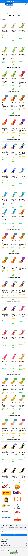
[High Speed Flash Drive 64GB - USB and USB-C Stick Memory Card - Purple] (5, 284)
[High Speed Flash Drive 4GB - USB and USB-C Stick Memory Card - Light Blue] (14, 211)
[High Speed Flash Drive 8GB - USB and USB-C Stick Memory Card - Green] (5, 73)
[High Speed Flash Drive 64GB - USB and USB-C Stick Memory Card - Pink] (5, 332)
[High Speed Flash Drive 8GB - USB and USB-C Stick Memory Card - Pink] (5, 356)
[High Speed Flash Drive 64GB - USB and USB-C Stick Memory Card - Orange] (14, 236)
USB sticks (14, 13)
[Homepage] (10, 4)
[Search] (25, 7)
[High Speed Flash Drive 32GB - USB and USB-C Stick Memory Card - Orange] (22, 236)
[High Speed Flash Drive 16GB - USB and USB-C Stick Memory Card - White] (22, 398)
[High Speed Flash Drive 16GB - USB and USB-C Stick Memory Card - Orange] (5, 260)
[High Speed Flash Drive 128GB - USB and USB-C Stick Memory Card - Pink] (22, 308)
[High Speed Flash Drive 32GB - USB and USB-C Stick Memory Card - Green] (14, 49)
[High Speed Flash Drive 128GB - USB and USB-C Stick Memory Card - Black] (5, 446)
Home (2, 13)
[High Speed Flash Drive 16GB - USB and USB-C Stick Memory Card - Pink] (22, 332)
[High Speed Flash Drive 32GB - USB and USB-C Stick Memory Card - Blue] (14, 146)
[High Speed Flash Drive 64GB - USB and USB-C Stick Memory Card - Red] (5, 98)
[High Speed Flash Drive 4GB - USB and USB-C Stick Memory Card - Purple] (14, 308)
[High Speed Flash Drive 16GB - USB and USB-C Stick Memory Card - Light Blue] (22, 194)
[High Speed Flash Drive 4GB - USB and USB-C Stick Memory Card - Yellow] (14, 398)
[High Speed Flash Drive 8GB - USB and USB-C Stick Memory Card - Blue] (5, 170)
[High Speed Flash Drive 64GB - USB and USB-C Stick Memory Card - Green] (5, 49)
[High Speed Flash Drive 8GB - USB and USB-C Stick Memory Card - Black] (14, 470)
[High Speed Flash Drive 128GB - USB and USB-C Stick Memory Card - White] (22, 422)
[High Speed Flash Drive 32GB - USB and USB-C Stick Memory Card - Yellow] (14, 380)
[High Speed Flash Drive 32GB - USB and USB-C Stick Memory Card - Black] (22, 446)
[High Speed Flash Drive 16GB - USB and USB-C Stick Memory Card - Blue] (22, 146)
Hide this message (14, 553)
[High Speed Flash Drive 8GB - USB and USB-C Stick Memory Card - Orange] (14, 260)
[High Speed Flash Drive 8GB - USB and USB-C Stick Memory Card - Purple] (5, 308)
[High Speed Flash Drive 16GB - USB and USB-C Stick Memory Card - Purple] (22, 284)
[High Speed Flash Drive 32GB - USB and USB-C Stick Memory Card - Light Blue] (14, 194)
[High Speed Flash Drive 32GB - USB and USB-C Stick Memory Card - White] (5, 422)
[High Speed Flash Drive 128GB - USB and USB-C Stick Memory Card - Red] (22, 73)
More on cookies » (14, 554)
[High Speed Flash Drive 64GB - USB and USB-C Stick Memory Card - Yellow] (5, 380)
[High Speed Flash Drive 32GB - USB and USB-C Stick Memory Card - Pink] (14, 332)
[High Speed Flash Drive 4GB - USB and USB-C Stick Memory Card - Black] (22, 470)
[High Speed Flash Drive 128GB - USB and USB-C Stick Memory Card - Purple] (22, 260)
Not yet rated (12, 35)
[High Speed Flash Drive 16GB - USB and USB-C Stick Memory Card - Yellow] (22, 380)
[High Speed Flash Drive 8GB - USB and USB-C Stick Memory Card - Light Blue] (5, 211)
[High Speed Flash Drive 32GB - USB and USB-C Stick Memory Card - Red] (14, 98)
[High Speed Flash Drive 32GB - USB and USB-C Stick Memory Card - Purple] (14, 284)
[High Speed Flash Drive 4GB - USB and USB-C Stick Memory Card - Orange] (22, 211)
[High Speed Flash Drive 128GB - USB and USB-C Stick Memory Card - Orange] (5, 236)
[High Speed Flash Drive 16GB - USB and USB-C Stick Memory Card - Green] (22, 49)
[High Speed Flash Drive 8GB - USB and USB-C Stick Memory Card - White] (5, 25)
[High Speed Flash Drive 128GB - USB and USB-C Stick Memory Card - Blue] (22, 122)
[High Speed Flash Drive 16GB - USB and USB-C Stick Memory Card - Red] (22, 98)
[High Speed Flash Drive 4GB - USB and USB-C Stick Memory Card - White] (14, 25)
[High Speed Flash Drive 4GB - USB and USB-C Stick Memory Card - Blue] (14, 170)
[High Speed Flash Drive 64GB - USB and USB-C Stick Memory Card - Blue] (5, 146)
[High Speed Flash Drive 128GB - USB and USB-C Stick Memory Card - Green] (22, 25)
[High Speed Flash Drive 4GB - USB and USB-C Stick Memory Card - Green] (14, 73)
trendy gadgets (7, 13)
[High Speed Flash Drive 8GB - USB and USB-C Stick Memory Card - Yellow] (5, 398)
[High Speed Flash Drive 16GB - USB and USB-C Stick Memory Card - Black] (5, 470)
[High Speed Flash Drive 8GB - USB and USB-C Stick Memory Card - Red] (5, 122)
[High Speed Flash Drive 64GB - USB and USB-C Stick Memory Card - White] (14, 422)
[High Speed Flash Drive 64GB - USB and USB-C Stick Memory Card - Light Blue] (5, 194)
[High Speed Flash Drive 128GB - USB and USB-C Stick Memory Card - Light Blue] (22, 170)
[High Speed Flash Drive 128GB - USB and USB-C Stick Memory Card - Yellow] (22, 356)
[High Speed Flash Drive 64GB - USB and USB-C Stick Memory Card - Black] (14, 446)
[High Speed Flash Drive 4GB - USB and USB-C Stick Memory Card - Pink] (14, 356)
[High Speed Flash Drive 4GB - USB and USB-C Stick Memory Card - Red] (14, 122)
